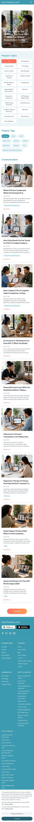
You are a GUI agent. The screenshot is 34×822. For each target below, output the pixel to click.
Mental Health (25, 71)
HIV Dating (5, 678)
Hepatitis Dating (6, 684)
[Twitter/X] (6, 633)
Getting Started (25, 103)
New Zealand (5, 655)
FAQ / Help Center (23, 712)
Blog (8, 26)
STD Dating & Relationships (25, 97)
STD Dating (25, 66)
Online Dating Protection (9, 103)
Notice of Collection (7, 777)
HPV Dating (5, 681)
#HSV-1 (16, 141)
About (20, 647)
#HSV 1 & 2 (6, 141)
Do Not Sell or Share (7, 775)
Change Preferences (17, 813)
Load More (17, 611)
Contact (20, 658)
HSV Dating (5, 676)
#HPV (21, 136)
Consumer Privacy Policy (9, 769)
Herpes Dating (9, 66)
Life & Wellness (9, 121)
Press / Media (22, 655)
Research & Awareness (9, 97)
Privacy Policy (9, 804)
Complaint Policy (23, 720)
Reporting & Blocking (24, 709)
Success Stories (9, 71)
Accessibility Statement (9, 760)
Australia (4, 647)
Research (25, 89)
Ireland (4, 652)
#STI (24, 145)
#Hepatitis (6, 145)
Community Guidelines (24, 704)
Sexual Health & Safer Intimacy (9, 90)
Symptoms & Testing (9, 76)
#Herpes (16, 145)
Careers (20, 666)
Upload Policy (5, 772)
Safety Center (22, 701)
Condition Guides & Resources (9, 110)
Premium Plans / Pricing (25, 661)
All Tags (5, 136)
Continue (17, 818)
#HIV (13, 136)
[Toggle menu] (30, 2)
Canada (4, 649)
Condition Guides (25, 76)
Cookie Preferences (7, 763)
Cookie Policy (5, 766)
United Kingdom (6, 658)
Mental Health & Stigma (9, 83)
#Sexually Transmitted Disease (12, 150)
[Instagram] (10, 633)
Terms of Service (6, 742)
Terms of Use (9, 808)
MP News (25, 109)
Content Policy (22, 707)
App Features (25, 116)
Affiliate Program (23, 663)
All (9, 61)
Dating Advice (25, 61)
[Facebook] (3, 633)
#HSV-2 (25, 141)
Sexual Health (25, 82)
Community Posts (9, 116)
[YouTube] (14, 633)
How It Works (22, 649)
